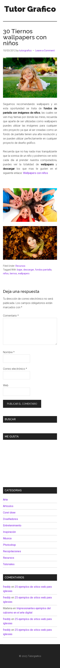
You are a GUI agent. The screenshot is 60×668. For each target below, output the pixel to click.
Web (5, 385)
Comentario (11, 315)
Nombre (8, 352)
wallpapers (24, 273)
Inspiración (9, 532)
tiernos (13, 273)
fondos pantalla (43, 269)
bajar (19, 269)
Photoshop (9, 544)
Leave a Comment (45, 50)
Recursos (20, 266)
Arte (5, 499)
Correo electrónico (15, 368)
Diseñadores (10, 519)
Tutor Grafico (30, 9)
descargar (28, 269)
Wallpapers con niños (36, 173)
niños (6, 273)
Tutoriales (8, 564)
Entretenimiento (12, 525)
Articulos (8, 506)
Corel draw (9, 512)
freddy (7, 586)
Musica (7, 538)
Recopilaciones (12, 551)
